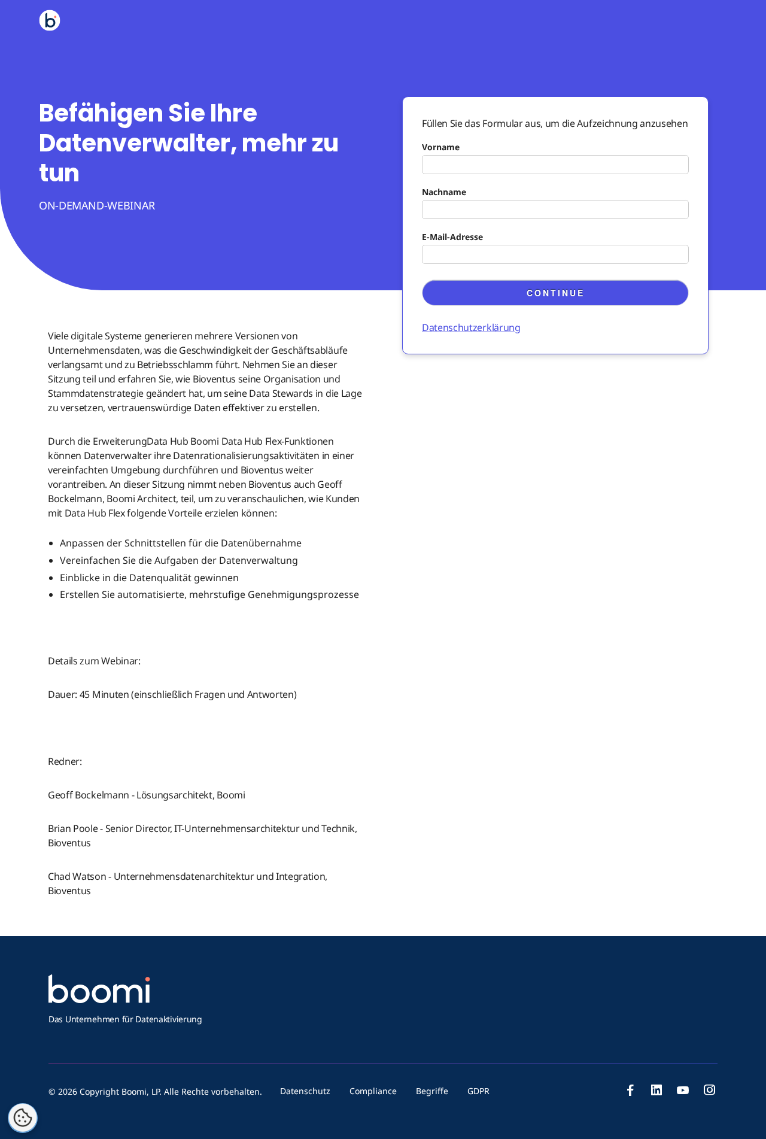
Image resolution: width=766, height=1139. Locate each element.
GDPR (478, 1091)
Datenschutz (305, 1091)
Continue (556, 293)
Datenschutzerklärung (471, 327)
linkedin (656, 1090)
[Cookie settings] (23, 1118)
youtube (682, 1090)
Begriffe (432, 1091)
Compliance (373, 1091)
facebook (630, 1090)
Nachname (444, 192)
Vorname (441, 147)
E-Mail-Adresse (452, 236)
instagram (709, 1090)
